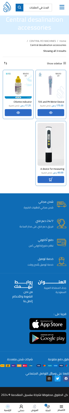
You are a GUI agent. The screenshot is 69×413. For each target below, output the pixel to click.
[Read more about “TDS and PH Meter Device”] (51, 112)
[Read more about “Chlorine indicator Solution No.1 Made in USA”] (18, 112)
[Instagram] (49, 378)
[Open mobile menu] (62, 7)
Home (62, 41)
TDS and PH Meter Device (51, 102)
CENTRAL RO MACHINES (42, 41)
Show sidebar (54, 63)
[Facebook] (66, 378)
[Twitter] (58, 378)
